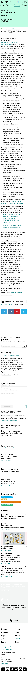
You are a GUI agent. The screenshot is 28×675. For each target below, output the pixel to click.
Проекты (4, 632)
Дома (3, 639)
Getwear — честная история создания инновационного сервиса (12, 227)
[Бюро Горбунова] (6, 2)
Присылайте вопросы (16, 292)
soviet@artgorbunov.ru (8, 647)
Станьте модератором (11, 420)
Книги (3, 642)
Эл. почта (4, 388)
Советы (17, 5)
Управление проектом (6, 295)
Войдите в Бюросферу (7, 304)
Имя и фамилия (9, 383)
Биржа (3, 636)
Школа (17, 629)
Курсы (17, 632)
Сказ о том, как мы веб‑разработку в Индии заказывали (11, 220)
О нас (24, 5)
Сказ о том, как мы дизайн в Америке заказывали (12, 215)
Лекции (9, 5)
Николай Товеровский (14, 28)
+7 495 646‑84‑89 (7, 649)
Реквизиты (4, 663)
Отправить (7, 407)
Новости (4, 629)
